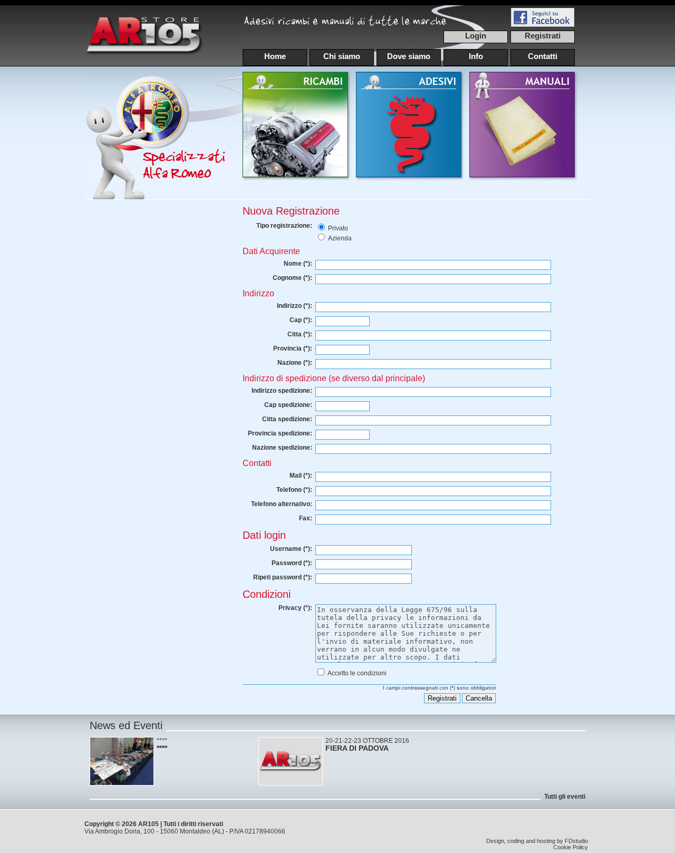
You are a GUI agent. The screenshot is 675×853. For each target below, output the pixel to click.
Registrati (543, 35)
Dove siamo (408, 56)
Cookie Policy (570, 847)
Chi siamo (341, 56)
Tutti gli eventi (564, 796)
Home (275, 56)
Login (475, 35)
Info (476, 56)
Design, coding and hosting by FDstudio (537, 841)
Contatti (542, 56)
